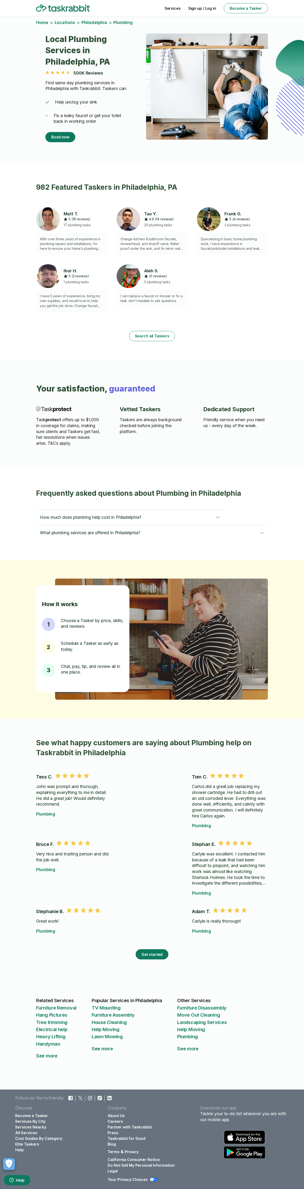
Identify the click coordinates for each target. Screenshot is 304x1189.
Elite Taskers (27, 1144)
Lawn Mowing (107, 1036)
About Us (116, 1115)
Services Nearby (30, 1127)
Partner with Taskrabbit (130, 1127)
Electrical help (51, 1029)
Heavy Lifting (51, 1036)
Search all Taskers (152, 336)
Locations (65, 22)
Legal (113, 1171)
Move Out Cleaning (198, 1015)
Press (113, 1132)
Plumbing (45, 814)
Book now (60, 137)
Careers (115, 1121)
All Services (26, 1132)
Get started (152, 954)
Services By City (30, 1121)
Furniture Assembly (113, 1015)
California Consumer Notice (134, 1159)
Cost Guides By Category (38, 1138)
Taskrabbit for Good (126, 1138)
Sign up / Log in (202, 8)
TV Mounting (106, 1008)
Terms (113, 1151)
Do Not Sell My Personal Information (141, 1165)
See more (46, 1056)
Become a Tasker (246, 8)
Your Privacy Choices (128, 1179)
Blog (112, 1144)
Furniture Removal (56, 1008)
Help (20, 1180)
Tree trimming (51, 1022)
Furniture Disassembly (202, 1008)
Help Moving (105, 1029)
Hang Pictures (51, 1015)
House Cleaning (109, 1022)
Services (173, 8)
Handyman (48, 1044)
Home (42, 22)
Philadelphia (94, 22)
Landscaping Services (202, 1022)
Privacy (132, 1151)
